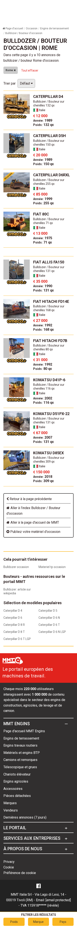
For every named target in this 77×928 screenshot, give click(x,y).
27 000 (40, 320)
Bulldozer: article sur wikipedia (17, 591)
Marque (38, 922)
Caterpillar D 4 (12, 610)
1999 (42, 199)
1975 (42, 238)
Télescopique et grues (20, 767)
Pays (63, 922)
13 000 (40, 233)
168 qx (43, 329)
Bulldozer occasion (16, 567)
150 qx (43, 164)
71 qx (42, 242)
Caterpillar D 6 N (49, 617)
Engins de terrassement (21, 738)
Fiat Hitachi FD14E (51, 301)
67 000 (40, 432)
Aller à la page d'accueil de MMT (34, 522)
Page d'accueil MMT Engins (24, 731)
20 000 (40, 155)
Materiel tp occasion (52, 567)
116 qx (43, 402)
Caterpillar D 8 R (14, 624)
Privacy (9, 862)
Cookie (8, 867)
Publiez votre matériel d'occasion (34, 532)
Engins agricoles (15, 781)
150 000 (41, 472)
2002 (42, 398)
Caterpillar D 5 (47, 610)
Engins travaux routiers (20, 745)
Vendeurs (10, 810)
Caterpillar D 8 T (14, 632)
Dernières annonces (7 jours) (24, 817)
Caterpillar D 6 (12, 617)
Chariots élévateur (17, 774)
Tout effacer (29, 70)
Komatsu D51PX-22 (51, 413)
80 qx (42, 369)
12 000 (40, 116)
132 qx (43, 125)
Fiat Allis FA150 (48, 262)
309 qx (43, 481)
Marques (10, 803)
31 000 (40, 359)
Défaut (25, 83)
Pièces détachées (17, 796)
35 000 (40, 281)
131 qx (43, 290)
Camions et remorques (20, 760)
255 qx (43, 203)
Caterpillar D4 (48, 96)
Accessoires (12, 789)
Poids (14, 922)
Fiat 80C (41, 214)
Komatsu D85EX (48, 453)
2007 (42, 437)
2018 (42, 477)
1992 (42, 325)
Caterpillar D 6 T (49, 624)
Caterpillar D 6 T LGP (17, 639)
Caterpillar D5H (49, 135)
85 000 (40, 194)
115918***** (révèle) (43, 905)
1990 (42, 286)
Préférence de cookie (19, 873)
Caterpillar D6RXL (51, 175)
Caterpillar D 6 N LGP (52, 632)
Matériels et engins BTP (21, 753)
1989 (42, 120)
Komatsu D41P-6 (49, 380)
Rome (10, 70)
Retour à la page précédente (30, 499)
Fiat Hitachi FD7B (50, 340)
